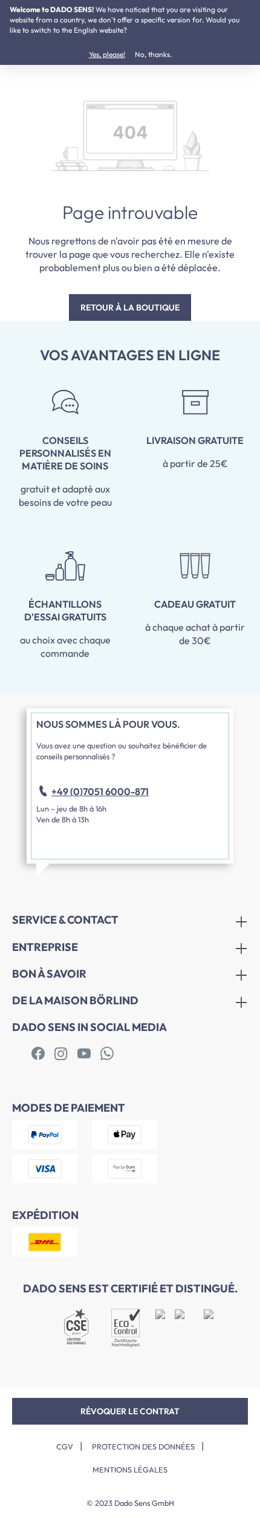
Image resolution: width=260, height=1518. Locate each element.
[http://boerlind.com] (38, 1054)
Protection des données (143, 1446)
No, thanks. (153, 54)
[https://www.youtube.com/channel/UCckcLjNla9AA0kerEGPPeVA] (84, 1054)
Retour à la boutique (130, 307)
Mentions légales (130, 1469)
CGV (64, 1446)
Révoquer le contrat (130, 1411)
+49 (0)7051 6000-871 (100, 791)
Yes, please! (107, 54)
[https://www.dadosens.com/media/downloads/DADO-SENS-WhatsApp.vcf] (107, 1054)
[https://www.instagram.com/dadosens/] (61, 1054)
